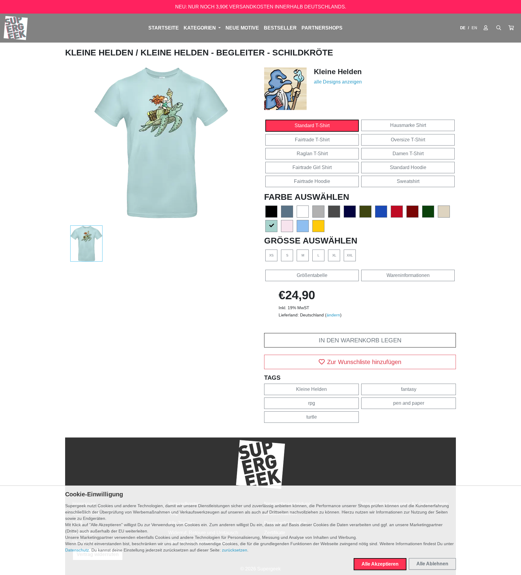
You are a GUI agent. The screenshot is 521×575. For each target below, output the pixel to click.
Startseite (163, 27)
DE (463, 28)
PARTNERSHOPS (322, 27)
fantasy (408, 389)
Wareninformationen (408, 275)
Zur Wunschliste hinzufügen (364, 362)
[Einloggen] (485, 28)
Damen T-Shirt (408, 153)
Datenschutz (77, 550)
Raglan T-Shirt (312, 153)
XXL (350, 255)
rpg (311, 403)
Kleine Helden (100, 52)
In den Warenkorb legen (360, 340)
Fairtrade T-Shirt (312, 139)
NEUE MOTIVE (242, 27)
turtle (311, 416)
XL (334, 255)
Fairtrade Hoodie (312, 181)
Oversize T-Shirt (408, 139)
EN (474, 28)
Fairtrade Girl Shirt (312, 167)
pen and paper (408, 403)
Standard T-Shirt (312, 125)
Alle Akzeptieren (380, 564)
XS (271, 255)
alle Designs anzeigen (338, 81)
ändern (333, 315)
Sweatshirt (408, 181)
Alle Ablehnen (432, 563)
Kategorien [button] (200, 27)
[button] (511, 28)
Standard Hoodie (408, 167)
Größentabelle (312, 275)
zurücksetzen (234, 550)
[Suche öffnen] (499, 28)
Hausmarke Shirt (408, 125)
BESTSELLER (280, 27)
